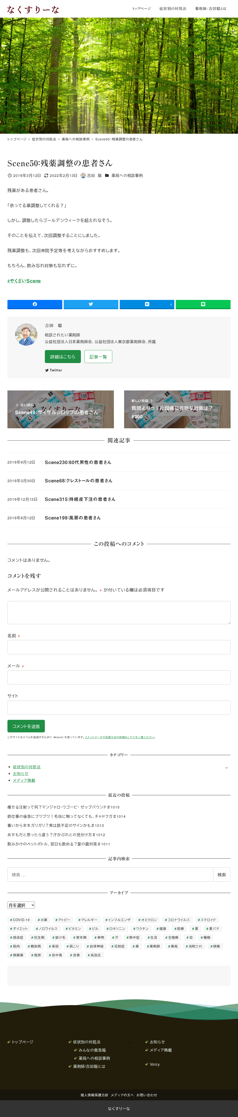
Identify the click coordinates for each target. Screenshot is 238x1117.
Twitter (56, 370)
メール (15, 665)
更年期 (81, 937)
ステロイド (208, 919)
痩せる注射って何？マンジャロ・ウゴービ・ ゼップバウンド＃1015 (63, 807)
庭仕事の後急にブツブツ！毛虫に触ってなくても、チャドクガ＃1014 (66, 816)
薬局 (174, 946)
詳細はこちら (63, 357)
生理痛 (173, 937)
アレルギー (89, 919)
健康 (162, 928)
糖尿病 (36, 946)
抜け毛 (60, 937)
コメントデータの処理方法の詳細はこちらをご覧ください (119, 737)
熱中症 (134, 937)
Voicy (155, 1064)
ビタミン (75, 928)
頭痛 (216, 946)
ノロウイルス (48, 928)
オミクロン (149, 919)
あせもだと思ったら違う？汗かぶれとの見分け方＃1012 (56, 834)
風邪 (37, 954)
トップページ (22, 1042)
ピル (95, 928)
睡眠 (207, 937)
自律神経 (97, 946)
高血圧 (96, 954)
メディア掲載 (24, 780)
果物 (100, 937)
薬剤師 (155, 946)
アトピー (64, 919)
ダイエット (20, 928)
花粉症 (119, 946)
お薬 (44, 919)
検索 (222, 874)
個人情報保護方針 (94, 1094)
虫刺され (196, 946)
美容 (55, 946)
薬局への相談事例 (127, 175)
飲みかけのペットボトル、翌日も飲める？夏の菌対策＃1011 (58, 844)
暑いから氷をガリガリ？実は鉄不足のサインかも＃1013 (55, 825)
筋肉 (16, 946)
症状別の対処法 (26, 767)
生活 (153, 937)
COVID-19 (21, 919)
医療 (180, 928)
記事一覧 (98, 357)
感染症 (18, 937)
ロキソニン (117, 928)
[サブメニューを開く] (226, 767)
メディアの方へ (122, 1094)
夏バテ (214, 928)
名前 (13, 635)
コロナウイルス (179, 919)
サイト (13, 696)
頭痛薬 (18, 954)
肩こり (74, 946)
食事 (76, 954)
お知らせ (21, 773)
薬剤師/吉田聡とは (89, 1066)
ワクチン (142, 928)
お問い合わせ (146, 1094)
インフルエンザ (119, 919)
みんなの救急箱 (92, 1050)
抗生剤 (39, 937)
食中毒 (57, 954)
